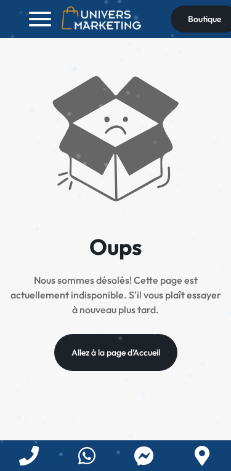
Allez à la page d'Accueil (115, 352)
